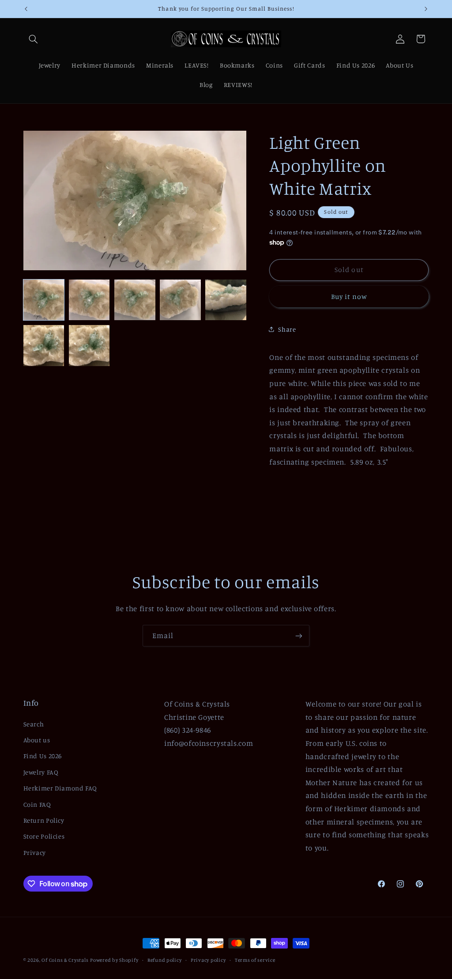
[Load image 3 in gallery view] (134, 300)
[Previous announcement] (26, 9)
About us (36, 740)
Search (33, 724)
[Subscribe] (299, 635)
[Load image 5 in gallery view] (225, 300)
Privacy (34, 852)
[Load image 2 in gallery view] (89, 300)
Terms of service (255, 960)
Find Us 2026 (42, 756)
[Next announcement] (426, 9)
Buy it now (349, 296)
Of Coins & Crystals (64, 960)
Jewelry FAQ (41, 772)
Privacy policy (208, 960)
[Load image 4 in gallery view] (180, 300)
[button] (33, 39)
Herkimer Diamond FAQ (60, 788)
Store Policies (44, 836)
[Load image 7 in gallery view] (89, 345)
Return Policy (43, 820)
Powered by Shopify (114, 960)
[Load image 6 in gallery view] (43, 345)
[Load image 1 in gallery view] (43, 300)
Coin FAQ (37, 804)
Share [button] (287, 329)
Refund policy (164, 960)
